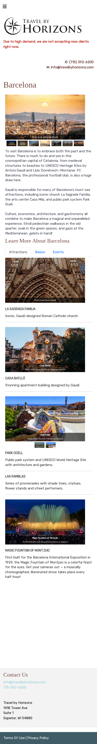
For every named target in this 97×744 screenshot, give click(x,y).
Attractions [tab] (18, 252)
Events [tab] (58, 252)
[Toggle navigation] (4, 7)
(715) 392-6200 (81, 62)
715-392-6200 (14, 687)
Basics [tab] (40, 252)
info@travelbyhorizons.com (72, 67)
